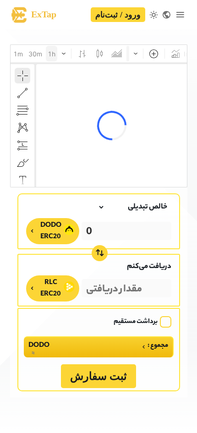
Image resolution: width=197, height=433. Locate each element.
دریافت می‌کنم (149, 267)
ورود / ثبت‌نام (118, 14)
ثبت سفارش (98, 376)
